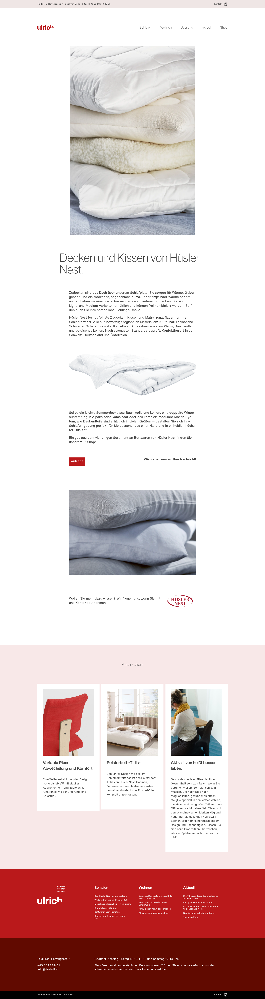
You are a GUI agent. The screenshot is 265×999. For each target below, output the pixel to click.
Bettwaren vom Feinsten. (107, 912)
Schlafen (146, 27)
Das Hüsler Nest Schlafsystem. (110, 896)
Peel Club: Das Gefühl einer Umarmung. (153, 904)
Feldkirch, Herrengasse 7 (53, 959)
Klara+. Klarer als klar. (105, 908)
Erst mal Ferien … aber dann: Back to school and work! (200, 908)
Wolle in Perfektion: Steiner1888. (111, 900)
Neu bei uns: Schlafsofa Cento (199, 913)
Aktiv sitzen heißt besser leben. (155, 909)
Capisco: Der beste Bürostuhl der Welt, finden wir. (156, 897)
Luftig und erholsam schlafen (198, 903)
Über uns (187, 27)
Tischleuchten (190, 917)
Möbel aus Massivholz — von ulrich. (112, 904)
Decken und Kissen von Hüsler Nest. (109, 917)
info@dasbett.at (47, 969)
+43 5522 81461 (48, 965)
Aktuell (206, 27)
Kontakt (218, 4)
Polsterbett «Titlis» (124, 763)
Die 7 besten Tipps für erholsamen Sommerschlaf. (200, 897)
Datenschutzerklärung (61, 995)
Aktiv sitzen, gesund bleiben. (154, 913)
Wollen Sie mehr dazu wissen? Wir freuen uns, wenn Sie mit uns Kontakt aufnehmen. (114, 601)
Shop (224, 27)
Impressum (43, 995)
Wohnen (166, 27)
